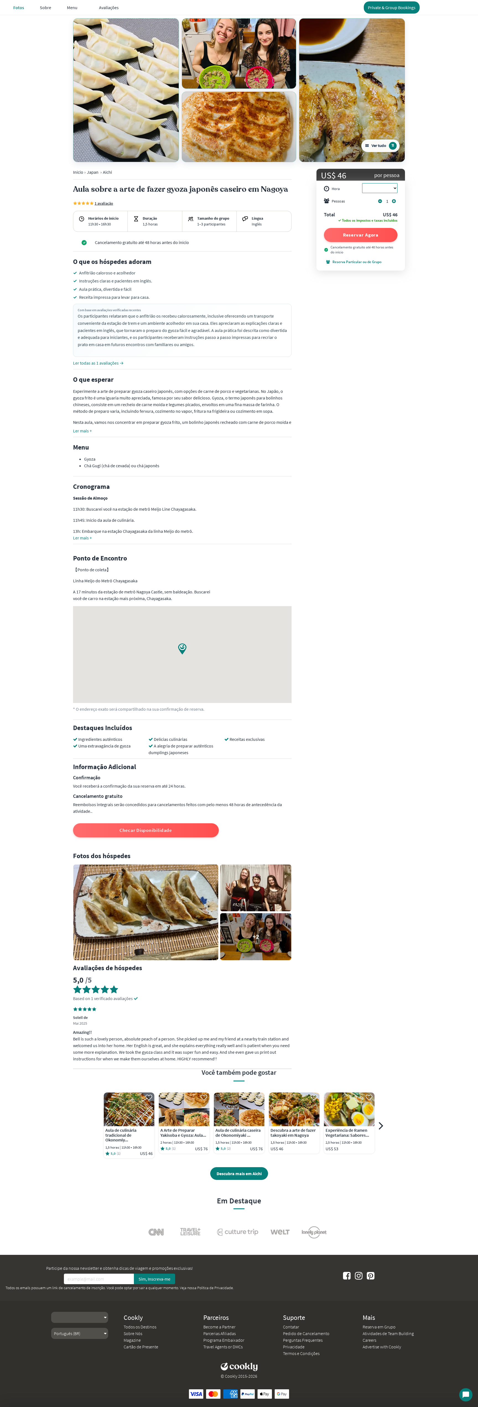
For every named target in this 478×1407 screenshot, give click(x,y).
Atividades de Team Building (388, 1333)
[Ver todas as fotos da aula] (126, 90)
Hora (336, 189)
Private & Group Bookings (391, 7)
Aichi (107, 172)
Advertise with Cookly (382, 1346)
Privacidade (294, 1346)
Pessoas (338, 201)
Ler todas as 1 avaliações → (98, 363)
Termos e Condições (301, 1353)
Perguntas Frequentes (303, 1340)
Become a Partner (219, 1327)
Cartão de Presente (141, 1346)
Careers (369, 1340)
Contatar (291, 1327)
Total (329, 214)
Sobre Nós (133, 1333)
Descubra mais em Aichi (239, 1173)
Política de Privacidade (215, 1287)
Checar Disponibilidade (145, 830)
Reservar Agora (361, 235)
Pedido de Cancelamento (306, 1333)
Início (78, 172)
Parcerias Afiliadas (219, 1333)
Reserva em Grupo (379, 1327)
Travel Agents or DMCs (223, 1346)
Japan (92, 172)
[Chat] (465, 1394)
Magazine (132, 1340)
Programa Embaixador (223, 1340)
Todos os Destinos (140, 1327)
